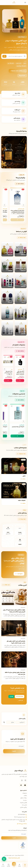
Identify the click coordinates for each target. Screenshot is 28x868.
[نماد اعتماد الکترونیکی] (23, 845)
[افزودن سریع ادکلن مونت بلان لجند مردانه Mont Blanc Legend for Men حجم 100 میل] (20, 380)
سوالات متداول (23, 798)
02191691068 (19, 696)
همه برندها (22, 519)
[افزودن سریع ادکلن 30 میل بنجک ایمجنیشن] (17, 436)
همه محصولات (22, 454)
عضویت (14, 751)
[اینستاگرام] (25, 780)
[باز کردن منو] (23, 2)
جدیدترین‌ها (22, 75)
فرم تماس (20, 700)
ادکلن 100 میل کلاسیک (21, 66)
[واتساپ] (22, 780)
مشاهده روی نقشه (23, 824)
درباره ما (25, 800)
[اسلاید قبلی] (3, 152)
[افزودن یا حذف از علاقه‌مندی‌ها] (11, 190)
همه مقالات (7, 585)
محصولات (24, 793)
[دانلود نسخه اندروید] (25, 785)
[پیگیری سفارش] (4, 722)
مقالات (25, 795)
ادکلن (25, 63)
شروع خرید (19, 574)
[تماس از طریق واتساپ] (4, 859)
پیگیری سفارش (23, 807)
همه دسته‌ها (22, 237)
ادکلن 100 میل (11, 63)
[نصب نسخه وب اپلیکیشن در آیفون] (21, 785)
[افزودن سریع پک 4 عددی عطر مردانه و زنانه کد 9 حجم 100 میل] (8, 380)
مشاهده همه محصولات (17, 71)
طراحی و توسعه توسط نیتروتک (14, 858)
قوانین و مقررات (23, 803)
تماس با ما (24, 805)
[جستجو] (4, 56)
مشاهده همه (21, 184)
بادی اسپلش (18, 63)
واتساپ (11, 696)
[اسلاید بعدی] (24, 152)
